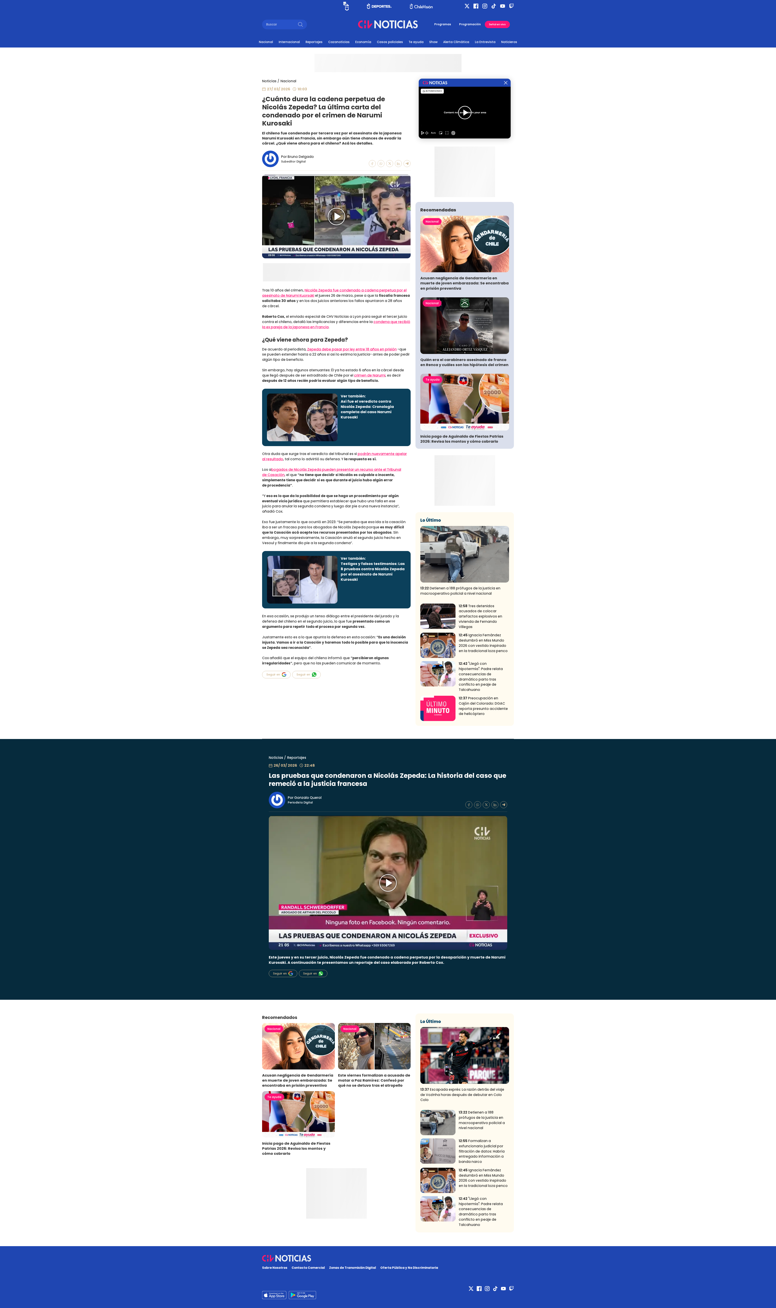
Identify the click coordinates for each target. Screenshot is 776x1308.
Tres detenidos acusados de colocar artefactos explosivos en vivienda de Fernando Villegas (480, 616)
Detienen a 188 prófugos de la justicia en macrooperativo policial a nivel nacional (460, 591)
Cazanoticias (339, 42)
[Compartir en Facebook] (372, 163)
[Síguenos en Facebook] (475, 6)
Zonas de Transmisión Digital (352, 1268)
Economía (363, 42)
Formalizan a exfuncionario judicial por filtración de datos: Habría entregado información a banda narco (482, 1151)
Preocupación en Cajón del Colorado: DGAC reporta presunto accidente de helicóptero (483, 706)
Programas (442, 24)
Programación (470, 24)
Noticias (269, 81)
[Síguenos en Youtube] (502, 6)
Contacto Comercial (308, 1268)
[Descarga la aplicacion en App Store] (302, 1295)
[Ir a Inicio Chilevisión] (421, 6)
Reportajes (314, 42)
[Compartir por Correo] (407, 163)
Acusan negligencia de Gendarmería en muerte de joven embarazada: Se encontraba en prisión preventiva (464, 283)
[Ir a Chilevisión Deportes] (379, 6)
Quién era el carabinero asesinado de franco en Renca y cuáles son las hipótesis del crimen (464, 362)
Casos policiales (390, 42)
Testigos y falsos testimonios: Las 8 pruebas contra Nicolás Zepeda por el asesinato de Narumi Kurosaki (373, 571)
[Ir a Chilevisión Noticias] (388, 24)
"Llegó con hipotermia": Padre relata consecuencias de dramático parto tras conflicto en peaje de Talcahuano (481, 676)
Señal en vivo (497, 24)
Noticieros (509, 42)
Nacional (266, 42)
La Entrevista (485, 42)
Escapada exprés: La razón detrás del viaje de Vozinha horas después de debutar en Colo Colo (462, 1094)
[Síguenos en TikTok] (493, 6)
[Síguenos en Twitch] (511, 6)
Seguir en (273, 674)
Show (433, 42)
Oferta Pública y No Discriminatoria (409, 1268)
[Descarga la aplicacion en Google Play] (274, 1295)
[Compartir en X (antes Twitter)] (389, 163)
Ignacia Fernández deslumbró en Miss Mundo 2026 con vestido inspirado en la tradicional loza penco (483, 643)
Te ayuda (416, 42)
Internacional (289, 42)
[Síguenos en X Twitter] (467, 6)
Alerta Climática (456, 42)
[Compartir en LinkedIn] (398, 163)
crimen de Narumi (369, 375)
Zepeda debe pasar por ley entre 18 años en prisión (352, 349)
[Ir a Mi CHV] (346, 6)
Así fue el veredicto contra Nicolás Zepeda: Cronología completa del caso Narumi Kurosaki (367, 409)
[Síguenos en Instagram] (484, 6)
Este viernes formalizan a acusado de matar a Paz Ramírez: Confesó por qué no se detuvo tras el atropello (374, 1080)
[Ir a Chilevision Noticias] (388, 1258)
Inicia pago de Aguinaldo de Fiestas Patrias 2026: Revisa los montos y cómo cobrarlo (461, 439)
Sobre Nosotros (274, 1268)
